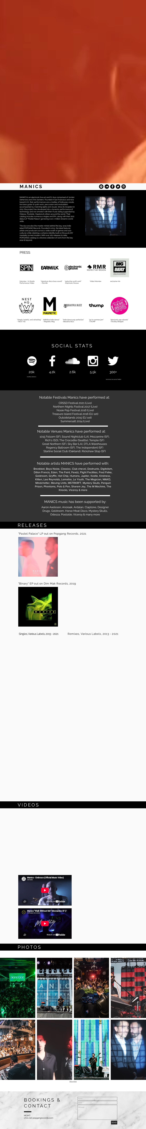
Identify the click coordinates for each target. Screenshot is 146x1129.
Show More (73, 1081)
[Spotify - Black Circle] (101, 186)
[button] (17, 988)
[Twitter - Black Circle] (118, 186)
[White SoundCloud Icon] (72, 361)
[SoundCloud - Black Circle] (107, 186)
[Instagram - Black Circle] (123, 186)
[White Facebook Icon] (52, 361)
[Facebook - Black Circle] (112, 186)
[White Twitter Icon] (113, 361)
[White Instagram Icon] (93, 361)
